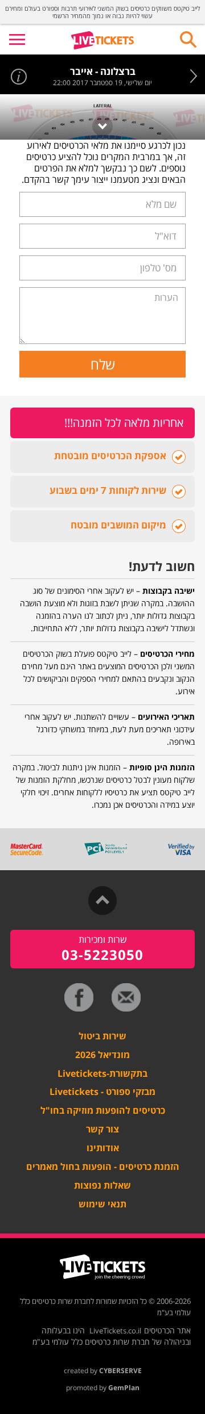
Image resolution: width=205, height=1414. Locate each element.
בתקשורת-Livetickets (102, 1073)
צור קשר (102, 1129)
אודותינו (103, 1147)
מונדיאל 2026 (102, 1054)
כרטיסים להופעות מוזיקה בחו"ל (102, 1110)
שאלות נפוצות (102, 1185)
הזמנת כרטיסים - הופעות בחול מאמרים (102, 1166)
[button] (17, 39)
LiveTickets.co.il (115, 1330)
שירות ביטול (102, 1036)
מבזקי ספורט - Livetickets (102, 1091)
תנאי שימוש (102, 1204)
